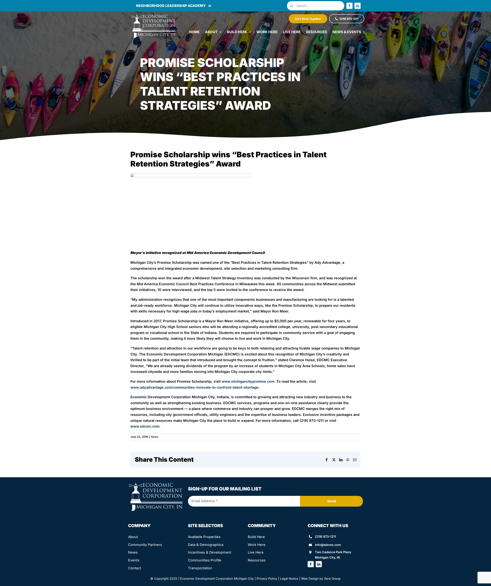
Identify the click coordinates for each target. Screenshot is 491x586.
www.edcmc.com (144, 426)
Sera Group (332, 578)
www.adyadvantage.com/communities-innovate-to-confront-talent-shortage (194, 387)
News (154, 436)
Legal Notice (289, 578)
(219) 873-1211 (325, 536)
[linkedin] (357, 6)
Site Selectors (205, 525)
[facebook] (349, 6)
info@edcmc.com (328, 545)
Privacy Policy (267, 578)
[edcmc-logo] (153, 15)
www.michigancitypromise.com (248, 381)
